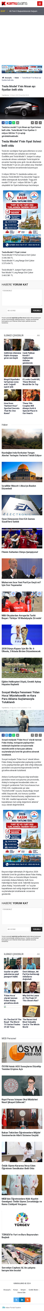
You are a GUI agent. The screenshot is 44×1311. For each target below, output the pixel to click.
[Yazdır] (17, 122)
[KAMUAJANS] (14, 3)
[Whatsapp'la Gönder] (13, 122)
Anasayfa (8, 78)
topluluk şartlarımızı (19, 318)
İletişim (23, 1290)
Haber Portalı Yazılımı (13, 1308)
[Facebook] (3, 122)
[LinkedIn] (10, 122)
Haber (17, 78)
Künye (15, 1290)
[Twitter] (6, 122)
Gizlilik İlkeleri (33, 1290)
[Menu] (40, 3)
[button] (32, 122)
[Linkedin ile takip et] (22, 1300)
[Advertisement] (22, 38)
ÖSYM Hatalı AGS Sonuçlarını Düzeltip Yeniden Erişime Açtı (24, 11)
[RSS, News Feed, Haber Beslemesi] (27, 1300)
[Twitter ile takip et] (16, 1300)
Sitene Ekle (21, 1293)
